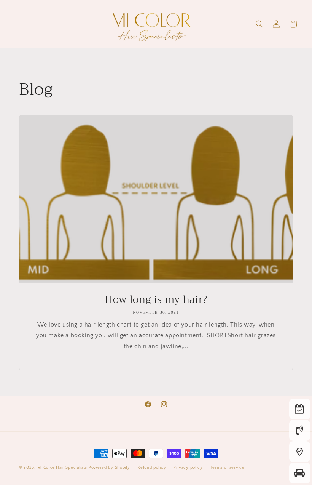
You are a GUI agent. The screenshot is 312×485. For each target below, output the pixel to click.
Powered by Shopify (109, 467)
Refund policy (151, 467)
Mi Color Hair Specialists (62, 467)
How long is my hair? (156, 299)
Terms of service (227, 467)
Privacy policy (188, 467)
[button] (16, 24)
